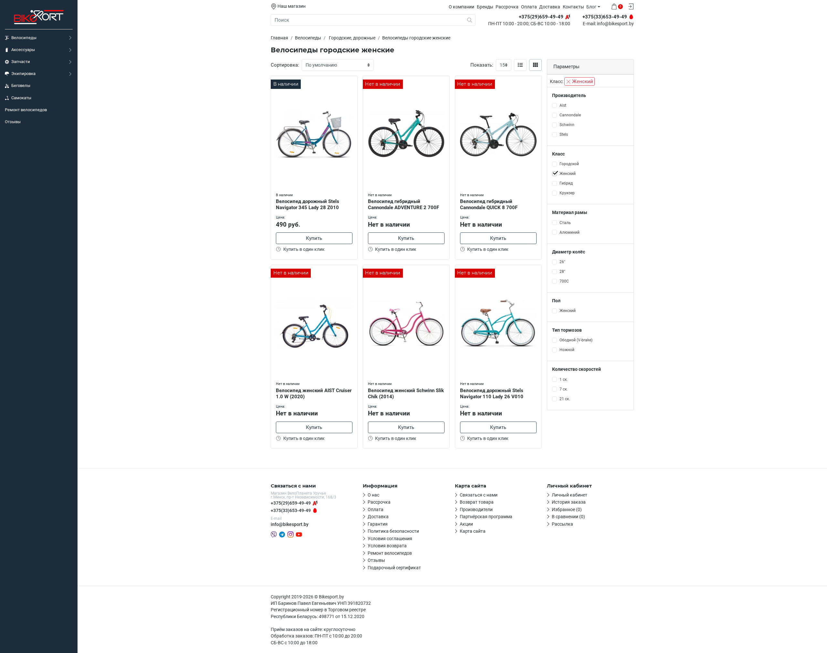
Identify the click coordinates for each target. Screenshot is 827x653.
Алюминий (570, 232)
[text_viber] (274, 534)
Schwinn (567, 125)
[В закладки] (352, 82)
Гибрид (566, 183)
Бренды (485, 6)
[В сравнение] (352, 94)
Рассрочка (507, 6)
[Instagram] (291, 534)
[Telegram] (282, 534)
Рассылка (562, 524)
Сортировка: (285, 65)
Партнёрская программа (486, 516)
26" (562, 262)
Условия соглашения (390, 538)
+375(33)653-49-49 (291, 510)
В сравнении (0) (568, 516)
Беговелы (20, 85)
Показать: (481, 65)
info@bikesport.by (615, 24)
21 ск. (565, 399)
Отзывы (13, 121)
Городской (569, 164)
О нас (373, 495)
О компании (461, 6)
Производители (476, 509)
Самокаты (21, 97)
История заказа (569, 502)
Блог (591, 6)
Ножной (567, 350)
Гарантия (378, 524)
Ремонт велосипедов (26, 109)
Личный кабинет (569, 495)
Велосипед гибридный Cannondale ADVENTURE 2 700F (403, 204)
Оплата (529, 6)
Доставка (549, 6)
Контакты (573, 6)
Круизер (567, 193)
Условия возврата (387, 545)
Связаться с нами (478, 495)
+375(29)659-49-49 (291, 503)
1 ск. (564, 379)
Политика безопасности (393, 531)
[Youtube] (299, 534)
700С (564, 281)
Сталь (565, 222)
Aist (563, 105)
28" (562, 271)
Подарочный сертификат (394, 567)
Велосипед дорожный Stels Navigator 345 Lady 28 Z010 (307, 204)
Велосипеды (24, 37)
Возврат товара (477, 502)
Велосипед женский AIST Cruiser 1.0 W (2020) (313, 394)
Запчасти (20, 61)
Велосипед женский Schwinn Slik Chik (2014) (406, 394)
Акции (466, 524)
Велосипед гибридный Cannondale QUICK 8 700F (489, 204)
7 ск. (564, 389)
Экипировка (23, 73)
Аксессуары (23, 49)
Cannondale (570, 115)
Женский (582, 81)
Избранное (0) (567, 509)
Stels (564, 134)
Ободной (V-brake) (576, 340)
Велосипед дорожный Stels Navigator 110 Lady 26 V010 (491, 394)
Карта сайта (473, 531)
